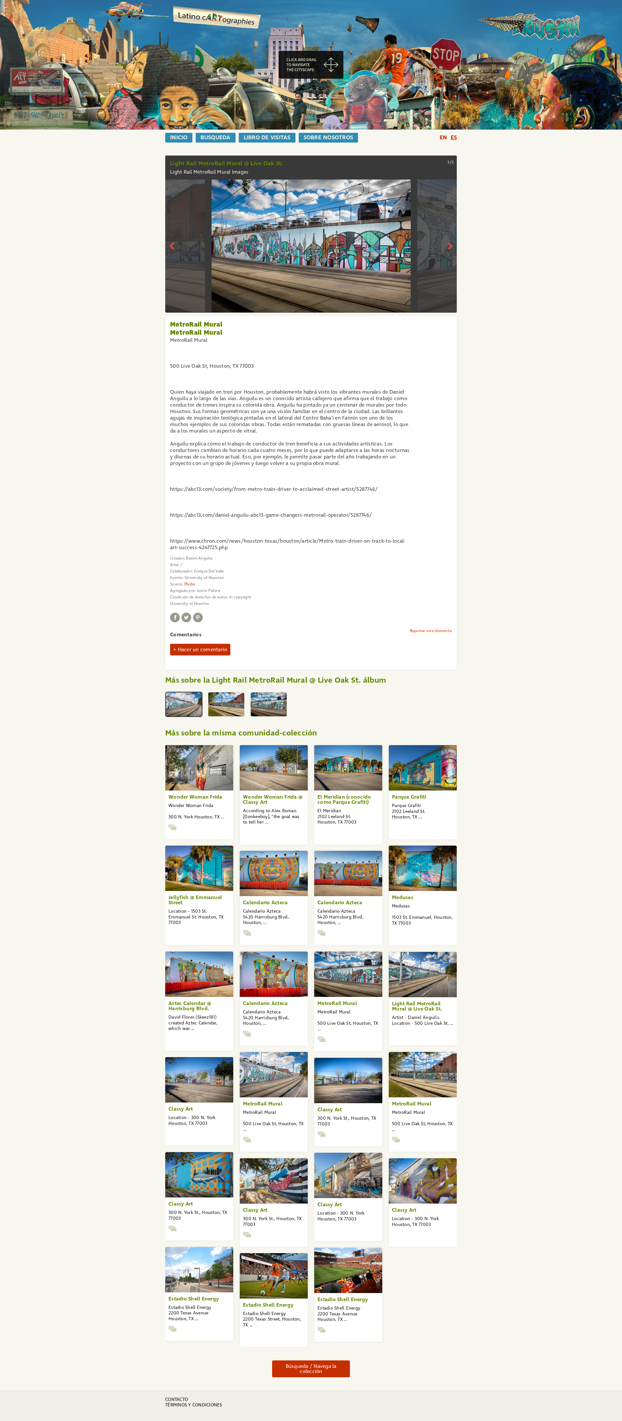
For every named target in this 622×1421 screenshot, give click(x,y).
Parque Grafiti (409, 797)
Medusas (402, 897)
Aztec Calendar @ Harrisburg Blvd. (189, 1005)
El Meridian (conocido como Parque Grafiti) (344, 799)
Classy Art (180, 1109)
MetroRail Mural (337, 1003)
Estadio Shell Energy (193, 1299)
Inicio (179, 137)
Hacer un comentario (202, 649)
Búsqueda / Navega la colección (311, 1368)
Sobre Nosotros (328, 137)
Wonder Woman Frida (195, 797)
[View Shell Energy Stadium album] (172, 1329)
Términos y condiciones (193, 1405)
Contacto (176, 1399)
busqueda (216, 137)
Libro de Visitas (267, 137)
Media (189, 584)
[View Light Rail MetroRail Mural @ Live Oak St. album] (321, 1039)
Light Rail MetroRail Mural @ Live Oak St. (417, 1006)
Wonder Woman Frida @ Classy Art (273, 799)
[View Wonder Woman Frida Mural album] (172, 827)
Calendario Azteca (265, 902)
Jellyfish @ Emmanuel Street (195, 900)
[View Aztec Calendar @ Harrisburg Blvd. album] (247, 933)
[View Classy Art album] (321, 1134)
